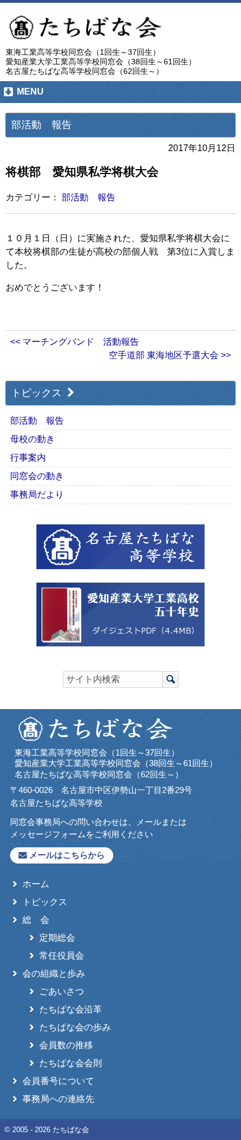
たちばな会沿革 (70, 1009)
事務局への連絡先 (58, 1099)
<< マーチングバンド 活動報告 (74, 341)
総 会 (35, 920)
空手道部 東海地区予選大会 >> (170, 355)
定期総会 (57, 937)
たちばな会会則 (70, 1063)
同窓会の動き (37, 476)
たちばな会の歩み (75, 1027)
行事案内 (28, 457)
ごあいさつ (61, 991)
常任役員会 (61, 955)
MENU (30, 91)
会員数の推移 (66, 1045)
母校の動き (32, 439)
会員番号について (58, 1081)
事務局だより (37, 494)
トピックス (37, 392)
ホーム (35, 884)
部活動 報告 (88, 197)
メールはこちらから (66, 855)
